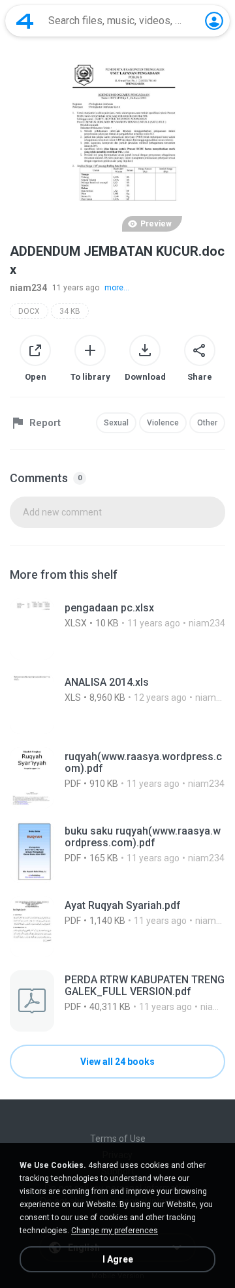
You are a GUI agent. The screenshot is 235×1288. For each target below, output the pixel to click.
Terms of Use (118, 1138)
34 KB (69, 311)
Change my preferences (114, 1230)
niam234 (28, 288)
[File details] (117, 629)
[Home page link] (25, 21)
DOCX (29, 311)
